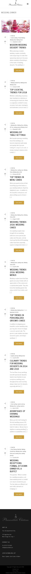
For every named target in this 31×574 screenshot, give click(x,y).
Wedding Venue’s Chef (17, 172)
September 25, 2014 (14, 312)
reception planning (14, 356)
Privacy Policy (15, 571)
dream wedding (14, 404)
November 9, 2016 (17, 129)
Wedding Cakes (13, 40)
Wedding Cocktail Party (15, 82)
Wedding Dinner (19, 40)
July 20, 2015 (16, 266)
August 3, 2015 (16, 219)
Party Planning (14, 449)
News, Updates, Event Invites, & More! (11, 556)
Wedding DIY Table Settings (18, 133)
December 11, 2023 (17, 42)
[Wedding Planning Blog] (15, 4)
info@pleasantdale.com (7, 547)
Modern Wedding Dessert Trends (18, 46)
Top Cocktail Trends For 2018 (18, 91)
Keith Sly (13, 36)
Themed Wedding (21, 38)
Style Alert (19, 449)
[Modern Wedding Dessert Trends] (15, 26)
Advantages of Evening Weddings (17, 413)
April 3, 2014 (15, 408)
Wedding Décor (14, 125)
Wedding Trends (24, 127)
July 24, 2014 (16, 358)
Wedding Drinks (13, 84)
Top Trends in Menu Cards (17, 178)
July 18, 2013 (16, 457)
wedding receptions (20, 406)
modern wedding (17, 16)
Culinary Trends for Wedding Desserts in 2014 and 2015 (18, 365)
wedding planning (17, 127)
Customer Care (15, 569)
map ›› (13, 536)
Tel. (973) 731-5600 (7, 545)
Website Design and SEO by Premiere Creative (15, 572)
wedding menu (20, 170)
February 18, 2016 (16, 174)
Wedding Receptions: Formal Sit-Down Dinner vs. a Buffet (18, 466)
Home (10, 16)
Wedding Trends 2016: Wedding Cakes (18, 224)
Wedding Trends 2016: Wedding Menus (18, 272)
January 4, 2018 (16, 87)
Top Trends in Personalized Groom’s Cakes (17, 317)
